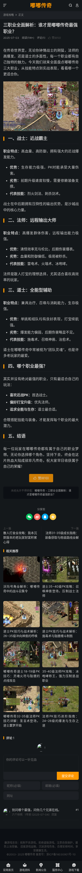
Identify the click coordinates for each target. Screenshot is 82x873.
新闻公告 (41, 867)
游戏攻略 (8, 15)
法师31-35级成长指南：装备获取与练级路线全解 (62, 535)
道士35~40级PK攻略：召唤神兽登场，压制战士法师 (60, 591)
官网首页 (8, 867)
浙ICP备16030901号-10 (61, 854)
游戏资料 (24, 867)
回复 (54, 814)
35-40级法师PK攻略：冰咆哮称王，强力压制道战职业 (60, 675)
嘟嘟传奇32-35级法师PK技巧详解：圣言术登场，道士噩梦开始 (21, 720)
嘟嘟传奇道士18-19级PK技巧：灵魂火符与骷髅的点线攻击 (21, 675)
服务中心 (57, 867)
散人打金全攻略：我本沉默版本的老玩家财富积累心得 (20, 537)
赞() (54, 37)
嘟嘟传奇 (41, 5)
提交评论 (68, 776)
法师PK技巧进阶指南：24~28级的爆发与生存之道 (60, 720)
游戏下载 (74, 867)
